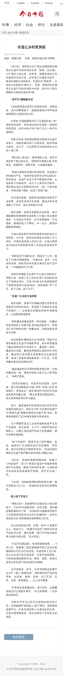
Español (35, 3)
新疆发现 (24, 32)
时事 (5, 25)
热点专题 (13, 32)
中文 (6, 3)
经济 (17, 25)
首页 (4, 32)
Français (49, 3)
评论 (41, 25)
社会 (29, 25)
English (21, 3)
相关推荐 (19, 637)
